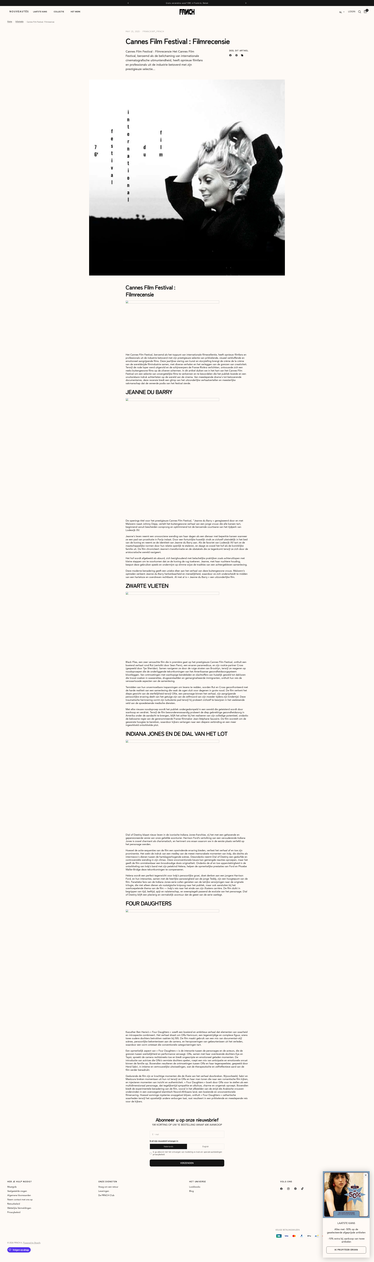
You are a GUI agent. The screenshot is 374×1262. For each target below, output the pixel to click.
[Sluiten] (365, 1175)
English (209, 633)
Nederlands (164, 633)
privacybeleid (201, 640)
